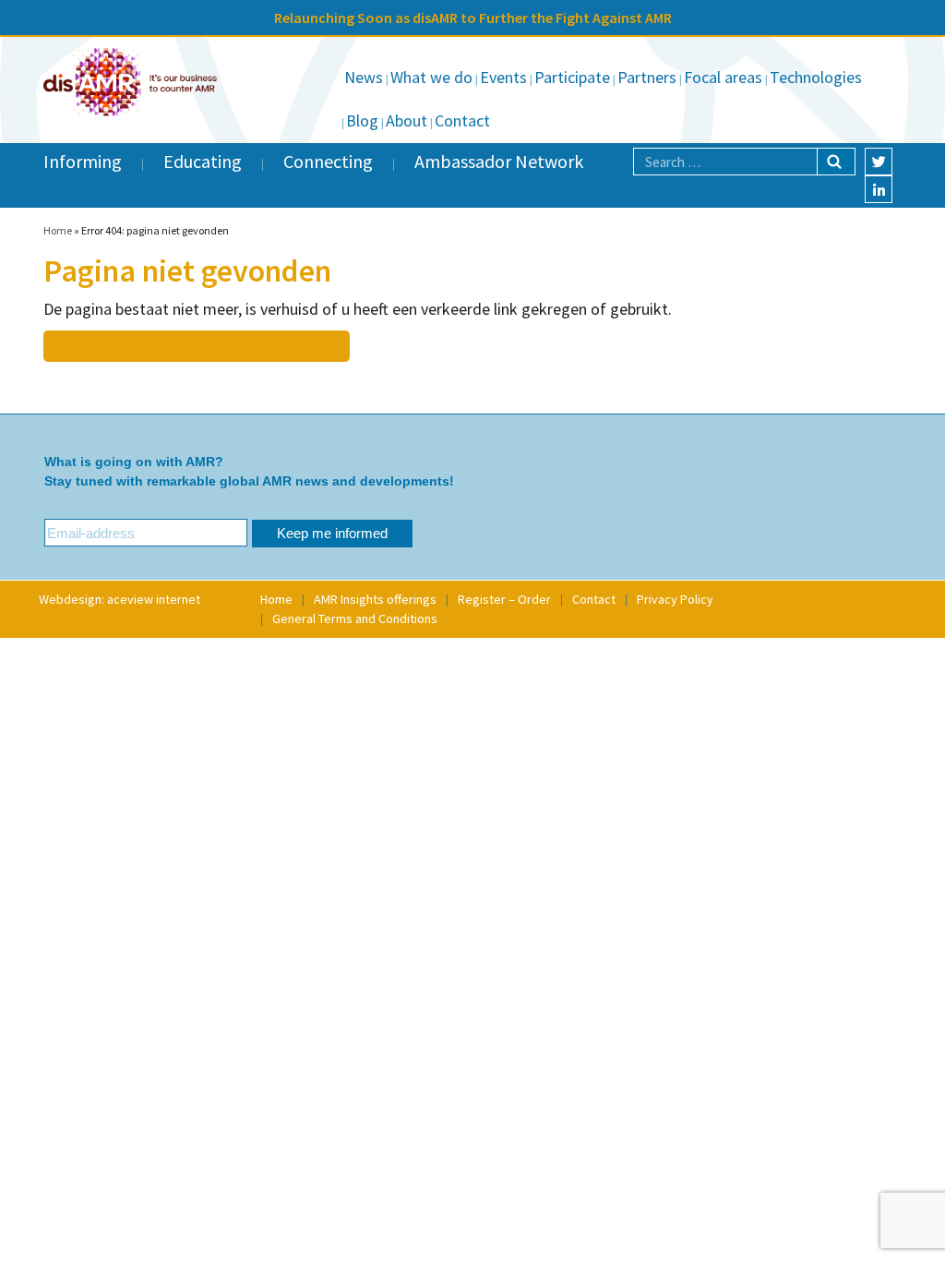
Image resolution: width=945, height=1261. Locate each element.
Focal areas (723, 77)
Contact (462, 120)
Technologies (816, 77)
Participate (572, 77)
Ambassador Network (498, 161)
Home (57, 230)
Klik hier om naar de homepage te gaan (195, 346)
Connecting (328, 161)
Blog (362, 120)
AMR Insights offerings (375, 599)
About (406, 120)
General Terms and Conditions (354, 618)
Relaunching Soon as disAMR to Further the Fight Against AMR (473, 17)
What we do (431, 77)
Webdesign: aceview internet (119, 599)
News (363, 77)
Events (503, 77)
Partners (646, 77)
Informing (82, 161)
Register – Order (504, 599)
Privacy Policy (675, 599)
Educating (202, 161)
